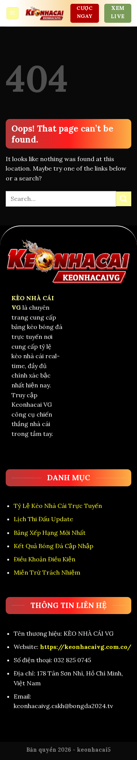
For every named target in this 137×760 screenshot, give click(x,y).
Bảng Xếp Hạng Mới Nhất (50, 532)
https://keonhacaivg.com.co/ (85, 646)
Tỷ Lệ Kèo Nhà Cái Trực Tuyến (58, 505)
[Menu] (12, 13)
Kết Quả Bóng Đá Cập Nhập (53, 546)
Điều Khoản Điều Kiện (44, 559)
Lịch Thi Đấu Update (43, 519)
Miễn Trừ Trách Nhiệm (47, 572)
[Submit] (123, 198)
